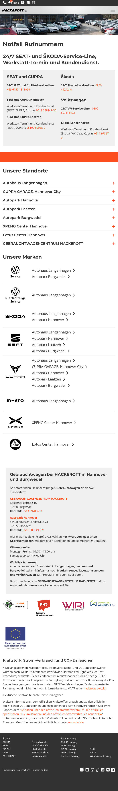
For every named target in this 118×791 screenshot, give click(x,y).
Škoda (6, 738)
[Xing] (108, 770)
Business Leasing (70, 755)
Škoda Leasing (68, 738)
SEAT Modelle (39, 748)
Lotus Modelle (39, 755)
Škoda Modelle (40, 742)
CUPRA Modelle (40, 745)
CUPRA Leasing (69, 742)
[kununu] (113, 770)
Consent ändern (40, 769)
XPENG (6, 748)
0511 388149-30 (46, 110)
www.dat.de (76, 722)
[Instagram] (92, 770)
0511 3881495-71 (33, 530)
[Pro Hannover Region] (44, 608)
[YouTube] (87, 770)
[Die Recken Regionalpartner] (15, 605)
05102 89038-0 (36, 127)
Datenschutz (23, 769)
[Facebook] (82, 770)
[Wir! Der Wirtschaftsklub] (73, 606)
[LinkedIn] (103, 770)
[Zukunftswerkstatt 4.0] (102, 604)
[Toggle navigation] (113, 10)
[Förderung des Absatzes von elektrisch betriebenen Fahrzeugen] (16, 639)
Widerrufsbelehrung (100, 755)
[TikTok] (97, 770)
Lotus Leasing (68, 752)
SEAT (5, 745)
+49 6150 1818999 (18, 89)
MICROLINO (9, 755)
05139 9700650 (32, 511)
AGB (92, 748)
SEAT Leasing (68, 745)
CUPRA (6, 742)
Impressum (9, 769)
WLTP (93, 752)
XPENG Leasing (69, 748)
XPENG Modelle (40, 752)
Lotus (6, 752)
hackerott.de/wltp (95, 688)
